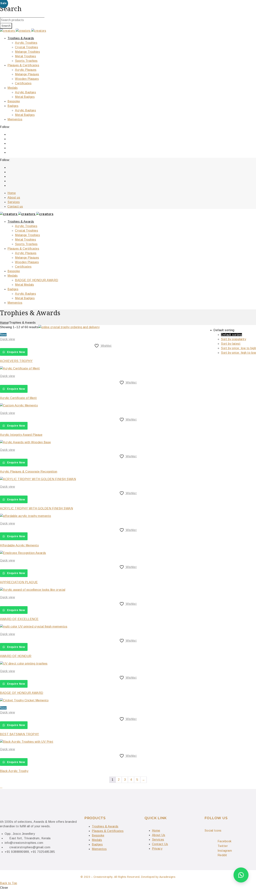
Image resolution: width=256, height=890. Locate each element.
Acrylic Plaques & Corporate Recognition (28, 471)
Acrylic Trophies (26, 226)
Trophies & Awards (20, 221)
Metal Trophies (25, 239)
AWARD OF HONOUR (15, 656)
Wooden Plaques (27, 262)
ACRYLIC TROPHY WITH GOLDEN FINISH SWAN (36, 508)
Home (4, 322)
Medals (12, 275)
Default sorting (231, 334)
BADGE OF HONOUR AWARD (36, 280)
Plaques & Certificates (23, 248)
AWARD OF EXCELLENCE (19, 619)
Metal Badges (25, 298)
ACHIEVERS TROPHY (16, 361)
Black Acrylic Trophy (14, 771)
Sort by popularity (233, 339)
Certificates (23, 266)
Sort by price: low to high (238, 348)
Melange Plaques (27, 257)
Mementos (14, 302)
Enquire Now (15, 352)
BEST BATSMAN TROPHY (19, 734)
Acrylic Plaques (26, 253)
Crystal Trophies (26, 230)
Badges (12, 289)
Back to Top (8, 883)
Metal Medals (24, 284)
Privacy (157, 848)
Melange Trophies (27, 235)
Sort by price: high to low (238, 352)
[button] (241, 874)
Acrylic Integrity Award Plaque (21, 434)
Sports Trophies (26, 244)
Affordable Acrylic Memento (19, 545)
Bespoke (13, 271)
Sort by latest (230, 343)
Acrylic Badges (25, 293)
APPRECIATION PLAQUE (19, 582)
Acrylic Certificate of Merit (18, 398)
